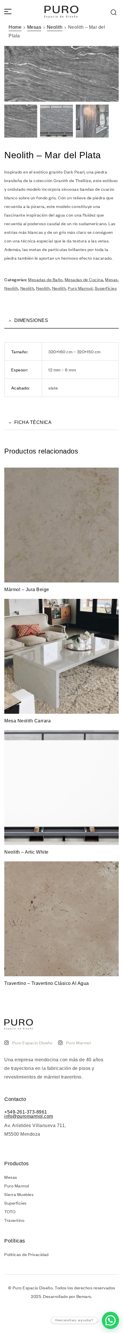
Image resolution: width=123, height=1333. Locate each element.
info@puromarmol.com (28, 1116)
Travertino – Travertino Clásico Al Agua (46, 983)
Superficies (106, 288)
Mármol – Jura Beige (26, 589)
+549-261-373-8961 (25, 1112)
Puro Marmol (80, 288)
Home (15, 27)
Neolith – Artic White (26, 852)
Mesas (34, 27)
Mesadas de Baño (45, 279)
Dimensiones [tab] (31, 320)
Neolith (55, 27)
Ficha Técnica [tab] (33, 422)
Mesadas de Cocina (84, 279)
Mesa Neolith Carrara (27, 720)
